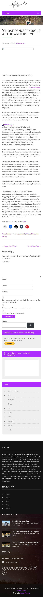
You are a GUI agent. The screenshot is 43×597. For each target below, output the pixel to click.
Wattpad (10, 426)
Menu (7, 13)
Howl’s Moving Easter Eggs (20, 521)
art (17, 234)
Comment (5, 261)
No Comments (20, 44)
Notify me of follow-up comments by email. (16, 308)
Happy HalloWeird (9, 246)
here (24, 222)
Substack (10, 421)
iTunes (10, 404)
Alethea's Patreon (13, 391)
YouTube (10, 430)
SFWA (9, 417)
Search (4, 321)
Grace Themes (25, 593)
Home (7, 494)
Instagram (11, 400)
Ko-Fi (9, 408)
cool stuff (22, 234)
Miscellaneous (7, 234)
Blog (7, 505)
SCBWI (10, 413)
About (7, 498)
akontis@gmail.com (12, 562)
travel (36, 234)
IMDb (9, 395)
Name (4, 280)
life (32, 234)
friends (28, 234)
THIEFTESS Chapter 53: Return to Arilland (25, 542)
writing (4, 236)
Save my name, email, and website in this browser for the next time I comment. (21, 301)
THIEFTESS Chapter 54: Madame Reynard (25, 532)
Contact (8, 508)
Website (4, 292)
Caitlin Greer (21, 591)
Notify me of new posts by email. (13, 313)
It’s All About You (34, 246)
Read (7, 501)
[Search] (30, 325)
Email (4, 286)
